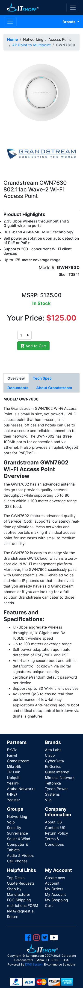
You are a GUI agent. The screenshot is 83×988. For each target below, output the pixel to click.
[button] (41, 92)
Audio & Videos (20, 855)
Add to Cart (35, 345)
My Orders (54, 888)
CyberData (54, 761)
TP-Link (13, 772)
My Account (55, 894)
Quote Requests (21, 883)
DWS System (34, 964)
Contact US (55, 827)
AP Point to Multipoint (31, 45)
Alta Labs (53, 749)
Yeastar (13, 799)
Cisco (50, 755)
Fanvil (12, 755)
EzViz (12, 749)
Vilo (48, 799)
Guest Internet (57, 772)
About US (53, 822)
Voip (11, 822)
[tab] (16, 378)
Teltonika (53, 783)
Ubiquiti (14, 777)
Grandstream (18, 761)
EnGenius (53, 766)
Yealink (13, 783)
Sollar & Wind (18, 838)
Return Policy (56, 833)
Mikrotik (14, 766)
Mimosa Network (60, 777)
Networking (17, 816)
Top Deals (15, 877)
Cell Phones (17, 861)
